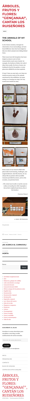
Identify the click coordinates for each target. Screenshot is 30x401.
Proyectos (6, 307)
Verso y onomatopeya (10, 317)
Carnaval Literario (9, 285)
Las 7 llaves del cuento (10, 301)
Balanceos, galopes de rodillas (12, 281)
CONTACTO (5, 362)
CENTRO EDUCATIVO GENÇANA (11, 369)
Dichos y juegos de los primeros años (14, 289)
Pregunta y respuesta (10, 305)
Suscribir (6, 345)
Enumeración (8, 293)
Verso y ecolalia (8, 313)
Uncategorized (8, 311)
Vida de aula (7, 319)
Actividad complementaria (11, 276)
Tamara (6, 234)
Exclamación (7, 297)
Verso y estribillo (8, 315)
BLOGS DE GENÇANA (8, 366)
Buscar (4, 264)
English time (7, 291)
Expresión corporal (9, 299)
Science (19, 234)
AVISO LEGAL (5, 398)
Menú (4, 31)
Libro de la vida (8, 303)
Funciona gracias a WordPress (17, 398)
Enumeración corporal (10, 295)
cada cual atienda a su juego (12, 283)
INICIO (4, 355)
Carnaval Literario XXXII (11, 287)
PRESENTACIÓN (7, 359)
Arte (5, 278)
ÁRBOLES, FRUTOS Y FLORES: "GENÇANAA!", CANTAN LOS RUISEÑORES (14, 16)
